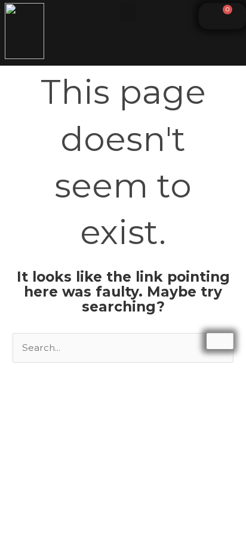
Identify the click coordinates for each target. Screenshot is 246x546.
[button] (127, 13)
